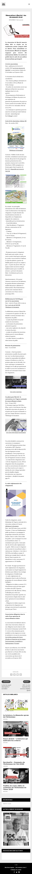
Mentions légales (9, 867)
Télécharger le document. (12, 307)
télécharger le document (12, 526)
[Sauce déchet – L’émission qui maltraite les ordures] (16, 728)
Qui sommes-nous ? (20, 867)
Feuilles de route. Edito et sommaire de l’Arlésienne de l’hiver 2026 (14, 787)
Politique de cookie (16, 869)
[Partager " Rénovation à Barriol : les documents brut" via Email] (17, 674)
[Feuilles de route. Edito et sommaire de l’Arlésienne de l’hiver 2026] (16, 775)
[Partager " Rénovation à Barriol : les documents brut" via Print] (20, 674)
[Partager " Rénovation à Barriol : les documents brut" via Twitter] (14, 674)
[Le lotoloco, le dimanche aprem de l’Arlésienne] (16, 705)
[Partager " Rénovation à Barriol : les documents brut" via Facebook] (11, 674)
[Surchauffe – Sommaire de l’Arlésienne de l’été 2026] (16, 752)
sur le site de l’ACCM (14, 305)
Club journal (19, 20)
